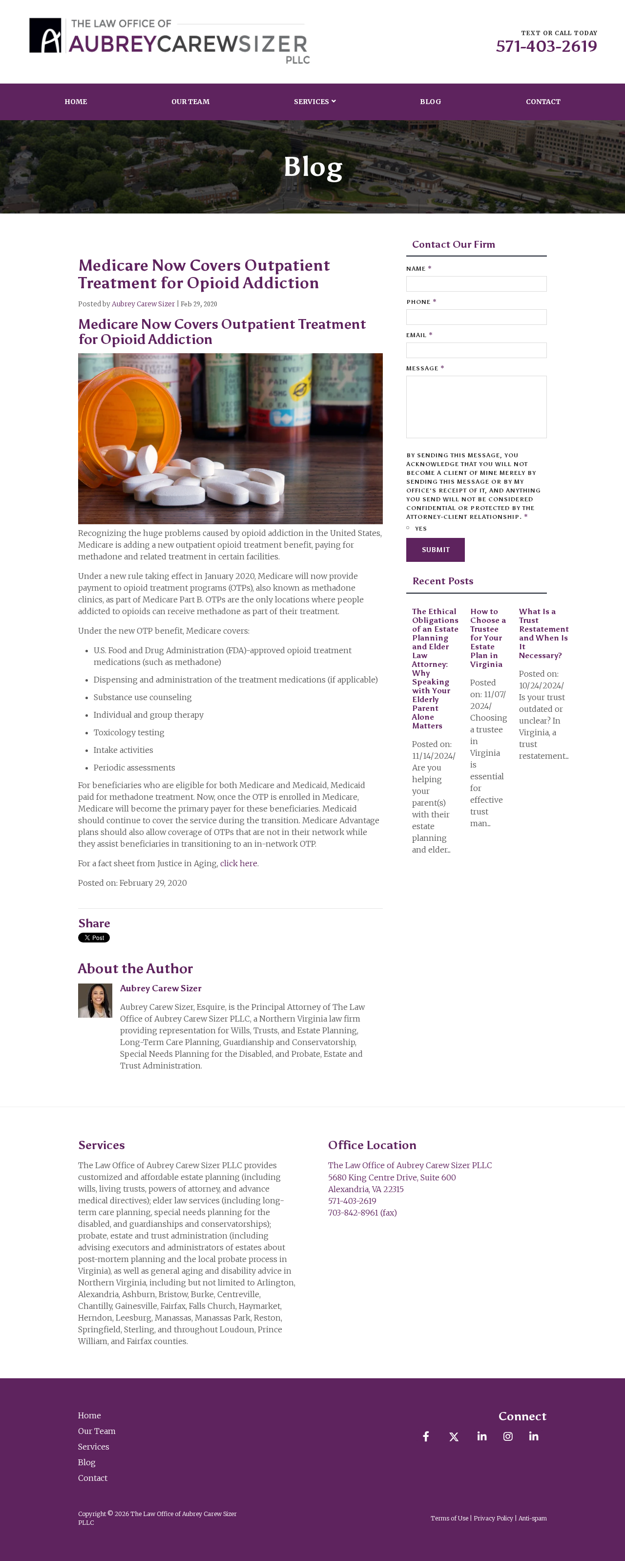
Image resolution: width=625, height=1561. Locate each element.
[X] (454, 1436)
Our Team (190, 101)
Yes (420, 528)
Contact (543, 101)
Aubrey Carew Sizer (143, 304)
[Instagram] (508, 1436)
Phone (421, 301)
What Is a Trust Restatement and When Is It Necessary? (544, 633)
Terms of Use (449, 1518)
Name (419, 268)
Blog (430, 101)
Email (419, 335)
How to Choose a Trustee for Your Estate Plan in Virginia (488, 638)
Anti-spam (533, 1518)
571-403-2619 (547, 46)
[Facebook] (425, 1436)
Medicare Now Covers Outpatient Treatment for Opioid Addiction (204, 274)
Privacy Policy (493, 1518)
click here (238, 863)
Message (425, 368)
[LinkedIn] (482, 1436)
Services (311, 101)
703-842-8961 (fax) (362, 1213)
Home (75, 101)
